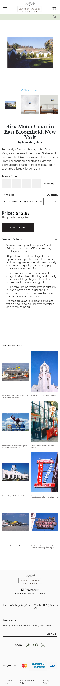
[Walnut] (36, 183)
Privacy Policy (46, 681)
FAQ (46, 605)
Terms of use (9, 681)
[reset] (55, 17)
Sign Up (51, 633)
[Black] (16, 183)
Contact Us (39, 606)
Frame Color (10, 176)
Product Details (12, 239)
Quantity (52, 194)
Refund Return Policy (27, 681)
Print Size (8, 194)
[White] (6, 183)
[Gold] (26, 183)
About (30, 605)
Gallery (15, 605)
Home (7, 605)
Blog (23, 605)
